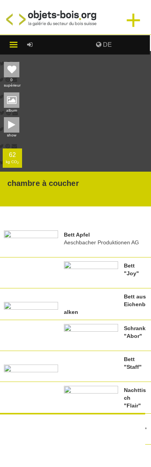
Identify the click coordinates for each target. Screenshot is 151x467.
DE (106, 44)
